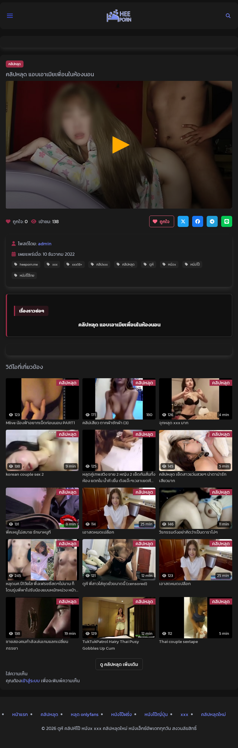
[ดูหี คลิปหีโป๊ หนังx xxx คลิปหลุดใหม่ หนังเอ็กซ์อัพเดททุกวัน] (119, 15)
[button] (10, 16)
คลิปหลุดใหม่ (213, 714)
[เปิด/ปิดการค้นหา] (228, 15)
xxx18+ (77, 264)
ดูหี (151, 264)
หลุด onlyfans (84, 714)
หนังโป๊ (195, 264)
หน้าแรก (20, 714)
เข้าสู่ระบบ (30, 680)
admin (44, 243)
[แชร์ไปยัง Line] (226, 221)
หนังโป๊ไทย (27, 275)
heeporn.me (29, 264)
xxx (54, 264)
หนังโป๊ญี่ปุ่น (156, 714)
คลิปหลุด (14, 64)
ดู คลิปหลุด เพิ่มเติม (119, 664)
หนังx (172, 264)
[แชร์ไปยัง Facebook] (197, 221)
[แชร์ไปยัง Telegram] (212, 221)
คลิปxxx (102, 264)
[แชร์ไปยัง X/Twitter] (183, 221)
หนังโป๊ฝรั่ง (121, 714)
